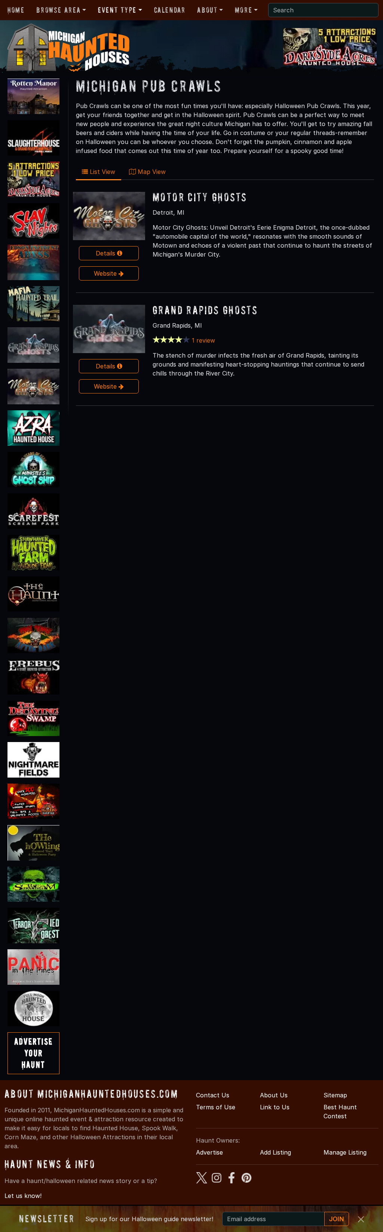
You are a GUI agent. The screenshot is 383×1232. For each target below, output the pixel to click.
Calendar (170, 10)
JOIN (336, 1219)
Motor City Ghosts (200, 196)
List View (101, 171)
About (207, 10)
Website (106, 273)
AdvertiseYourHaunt (33, 1053)
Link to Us (274, 1107)
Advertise (209, 1152)
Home (15, 10)
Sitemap (335, 1095)
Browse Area (58, 10)
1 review (203, 340)
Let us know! (23, 1195)
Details (106, 253)
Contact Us (212, 1095)
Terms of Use (215, 1107)
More (243, 10)
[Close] (360, 1219)
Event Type (117, 10)
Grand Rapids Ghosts (205, 309)
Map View (151, 171)
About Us (274, 1095)
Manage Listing (345, 1152)
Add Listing (275, 1152)
